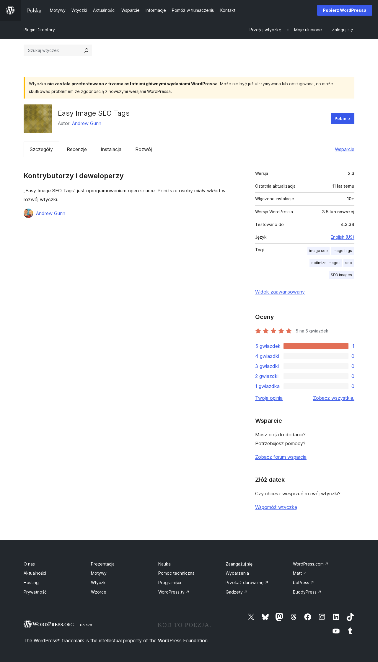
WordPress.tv (174, 591)
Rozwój (143, 149)
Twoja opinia (269, 398)
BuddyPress (307, 591)
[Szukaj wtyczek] (86, 50)
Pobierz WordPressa (344, 10)
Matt (300, 573)
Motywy (99, 573)
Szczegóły (41, 149)
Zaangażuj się (239, 563)
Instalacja (111, 149)
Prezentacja (103, 563)
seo (348, 262)
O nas (29, 563)
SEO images (341, 275)
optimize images (325, 262)
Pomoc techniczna (176, 573)
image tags (342, 250)
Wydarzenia (237, 573)
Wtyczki (99, 582)
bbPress (303, 582)
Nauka (164, 563)
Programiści (169, 582)
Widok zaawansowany (280, 292)
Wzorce (98, 591)
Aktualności (35, 573)
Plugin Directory (39, 29)
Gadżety (237, 591)
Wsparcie (344, 149)
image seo (318, 250)
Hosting (31, 582)
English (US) (342, 237)
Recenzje (77, 149)
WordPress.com (311, 563)
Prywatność (35, 591)
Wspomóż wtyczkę (276, 507)
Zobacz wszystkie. (333, 398)
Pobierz (343, 118)
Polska (86, 624)
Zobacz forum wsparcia (281, 457)
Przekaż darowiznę (247, 582)
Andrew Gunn (86, 123)
